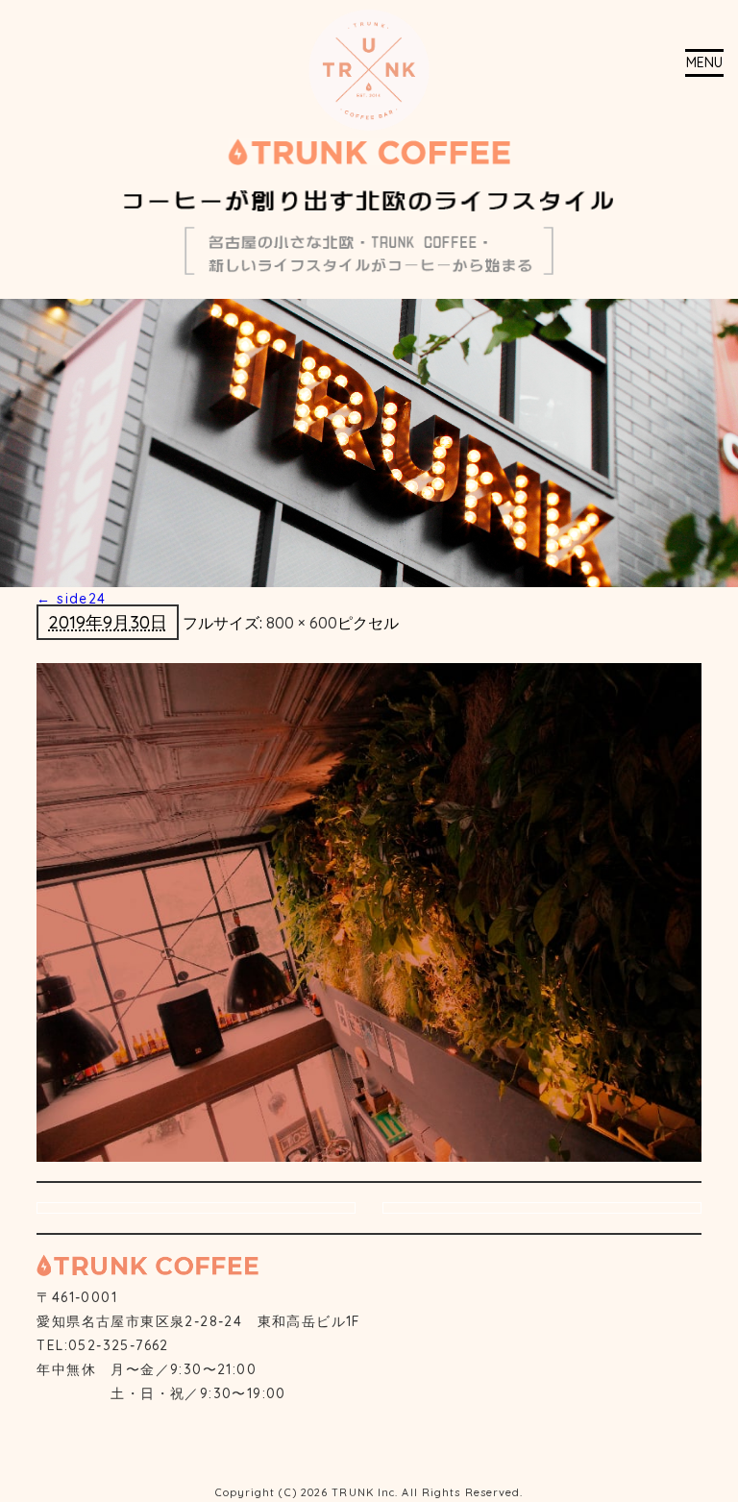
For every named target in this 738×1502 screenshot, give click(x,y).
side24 (71, 598)
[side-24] (369, 911)
